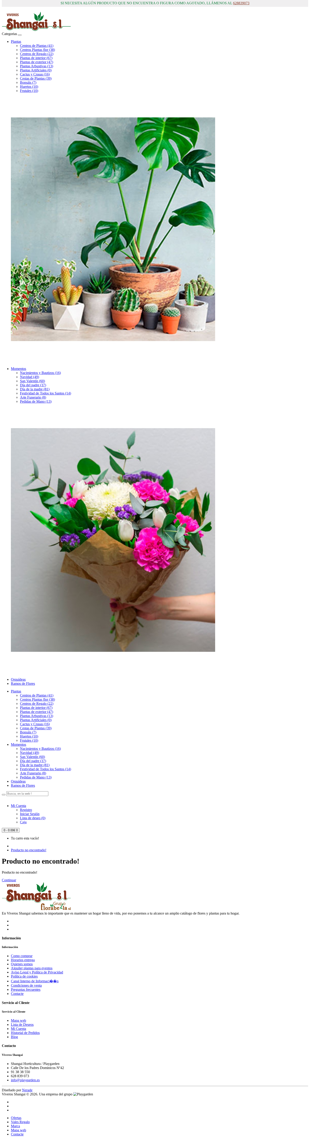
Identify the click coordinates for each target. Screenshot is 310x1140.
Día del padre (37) (33, 385)
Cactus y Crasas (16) (35, 74)
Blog (14, 1037)
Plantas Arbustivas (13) (36, 66)
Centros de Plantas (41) (36, 46)
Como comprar (21, 956)
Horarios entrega (23, 960)
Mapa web (18, 1020)
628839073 (241, 3)
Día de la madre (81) (34, 389)
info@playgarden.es (25, 1080)
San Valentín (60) (32, 381)
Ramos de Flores (23, 683)
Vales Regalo (20, 1122)
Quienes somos (22, 964)
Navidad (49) (29, 377)
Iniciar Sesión (29, 814)
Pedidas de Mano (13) (36, 401)
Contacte (17, 994)
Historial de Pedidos (25, 1033)
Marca (15, 1126)
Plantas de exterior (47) (36, 62)
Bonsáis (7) (28, 82)
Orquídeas (18, 679)
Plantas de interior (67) (36, 58)
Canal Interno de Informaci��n (35, 981)
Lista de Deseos (22, 1024)
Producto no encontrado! (28, 850)
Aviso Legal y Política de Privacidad (37, 972)
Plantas (16, 41)
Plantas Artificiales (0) (36, 70)
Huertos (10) (29, 86)
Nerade (27, 1090)
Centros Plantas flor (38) (37, 50)
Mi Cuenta (18, 1029)
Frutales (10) (29, 91)
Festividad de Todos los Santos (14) (45, 393)
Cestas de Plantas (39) (36, 78)
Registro (26, 810)
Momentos (18, 369)
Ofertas (16, 1118)
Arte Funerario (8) (33, 397)
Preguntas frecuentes (25, 989)
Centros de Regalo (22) (36, 54)
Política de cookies (24, 976)
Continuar (9, 880)
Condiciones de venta (26, 985)
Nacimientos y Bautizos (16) (40, 373)
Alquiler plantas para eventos (31, 968)
